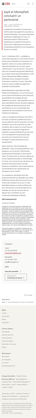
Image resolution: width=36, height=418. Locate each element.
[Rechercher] (28, 4)
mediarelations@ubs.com (13, 253)
